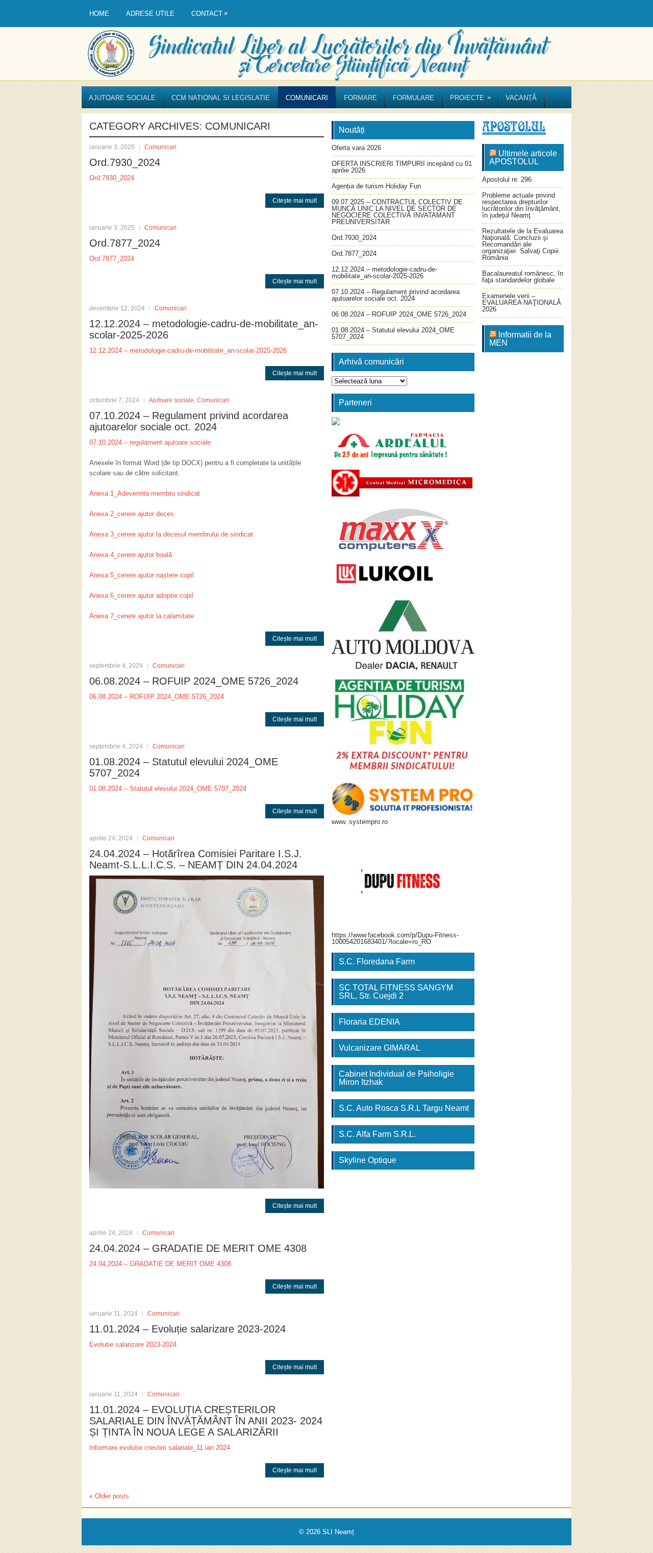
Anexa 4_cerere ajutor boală (130, 555)
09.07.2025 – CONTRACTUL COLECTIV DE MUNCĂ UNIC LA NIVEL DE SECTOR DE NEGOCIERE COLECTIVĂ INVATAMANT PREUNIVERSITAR (397, 212)
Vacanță (521, 98)
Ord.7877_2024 (124, 243)
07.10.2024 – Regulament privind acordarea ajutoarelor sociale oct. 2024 (188, 421)
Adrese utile (150, 13)
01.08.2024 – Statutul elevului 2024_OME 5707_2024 (167, 788)
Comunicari (307, 98)
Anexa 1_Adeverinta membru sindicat (144, 493)
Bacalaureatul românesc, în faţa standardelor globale (522, 277)
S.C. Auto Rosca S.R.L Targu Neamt (404, 1108)
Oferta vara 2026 (356, 148)
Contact (209, 13)
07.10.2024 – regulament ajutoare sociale (150, 442)
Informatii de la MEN (520, 338)
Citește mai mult (294, 200)
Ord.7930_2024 (124, 162)
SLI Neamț (338, 1532)
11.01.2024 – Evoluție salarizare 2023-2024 (187, 1328)
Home (99, 13)
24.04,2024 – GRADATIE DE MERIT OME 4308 (160, 1264)
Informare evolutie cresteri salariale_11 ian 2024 (159, 1447)
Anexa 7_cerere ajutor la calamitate (141, 616)
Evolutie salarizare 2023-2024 (133, 1344)
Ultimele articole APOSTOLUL (523, 157)
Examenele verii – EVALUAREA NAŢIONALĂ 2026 (521, 302)
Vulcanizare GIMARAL (379, 1048)
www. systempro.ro (360, 822)
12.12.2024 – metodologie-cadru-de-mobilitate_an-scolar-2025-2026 (188, 350)
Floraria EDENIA (369, 1021)
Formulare (413, 98)
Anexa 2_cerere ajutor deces (131, 514)
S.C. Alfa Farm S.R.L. (377, 1134)
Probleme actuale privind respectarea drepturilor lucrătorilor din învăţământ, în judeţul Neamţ (521, 205)
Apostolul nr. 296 (507, 179)
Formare (360, 98)
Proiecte (470, 97)
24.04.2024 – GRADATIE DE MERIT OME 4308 (198, 1248)
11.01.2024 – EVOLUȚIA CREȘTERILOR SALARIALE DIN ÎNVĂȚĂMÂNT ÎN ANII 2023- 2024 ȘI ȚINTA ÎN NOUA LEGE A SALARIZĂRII (205, 1421)
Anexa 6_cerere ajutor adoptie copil (141, 595)
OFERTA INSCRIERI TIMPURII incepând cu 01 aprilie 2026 (402, 167)
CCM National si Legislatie (220, 98)
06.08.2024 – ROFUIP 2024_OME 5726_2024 (193, 681)
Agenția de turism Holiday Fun (376, 186)
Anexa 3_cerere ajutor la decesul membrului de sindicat (171, 534)
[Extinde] (461, 689)
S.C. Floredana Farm (377, 961)
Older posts (109, 1496)
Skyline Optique (367, 1160)
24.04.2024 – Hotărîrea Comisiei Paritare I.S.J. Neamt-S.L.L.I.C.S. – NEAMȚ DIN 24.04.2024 (195, 859)
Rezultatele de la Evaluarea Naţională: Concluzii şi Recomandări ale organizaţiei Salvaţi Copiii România (522, 244)
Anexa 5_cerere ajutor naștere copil (141, 575)
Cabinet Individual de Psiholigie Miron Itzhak (396, 1078)
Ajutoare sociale (122, 98)
